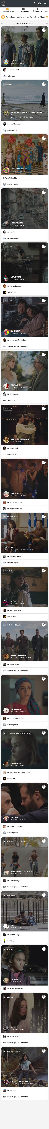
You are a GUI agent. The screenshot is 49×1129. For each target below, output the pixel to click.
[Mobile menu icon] (45, 3)
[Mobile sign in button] (34, 3)
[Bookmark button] (44, 30)
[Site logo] (3, 3)
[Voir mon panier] (39, 3)
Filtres (42, 17)
